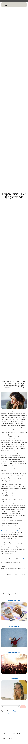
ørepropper (9, 712)
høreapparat (20, 711)
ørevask (15, 712)
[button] (24, 4)
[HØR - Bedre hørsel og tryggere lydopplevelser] (6, 4)
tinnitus (3, 712)
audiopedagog (12, 711)
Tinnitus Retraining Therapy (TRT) (10, 530)
